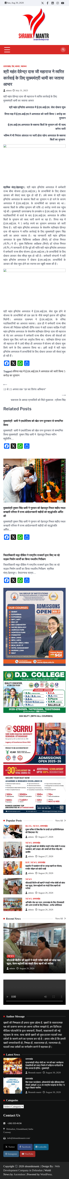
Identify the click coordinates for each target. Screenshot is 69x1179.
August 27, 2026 (45, 837)
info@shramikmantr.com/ (18, 1138)
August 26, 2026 (45, 873)
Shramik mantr (34, 1072)
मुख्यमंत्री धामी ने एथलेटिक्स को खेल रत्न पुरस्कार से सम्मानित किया (33, 423)
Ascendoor (19, 1174)
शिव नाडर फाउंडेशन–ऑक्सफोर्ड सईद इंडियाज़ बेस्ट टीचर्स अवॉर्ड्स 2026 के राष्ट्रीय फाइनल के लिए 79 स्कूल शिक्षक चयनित (45, 1085)
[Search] (63, 49)
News (36, 826)
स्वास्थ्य (23, 66)
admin (9, 90)
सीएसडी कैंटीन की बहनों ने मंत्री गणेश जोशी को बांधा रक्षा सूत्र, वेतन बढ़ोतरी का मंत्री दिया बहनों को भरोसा (45, 886)
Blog (28, 826)
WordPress (46, 1174)
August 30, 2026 (53, 1072)
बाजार (17, 66)
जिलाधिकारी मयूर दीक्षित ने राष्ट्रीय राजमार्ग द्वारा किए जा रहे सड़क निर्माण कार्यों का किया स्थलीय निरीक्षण (31, 557)
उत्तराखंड (7, 66)
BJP (27, 862)
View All (59, 820)
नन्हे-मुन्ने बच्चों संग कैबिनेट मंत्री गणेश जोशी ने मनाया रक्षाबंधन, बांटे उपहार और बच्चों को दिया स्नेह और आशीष (45, 849)
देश (13, 66)
